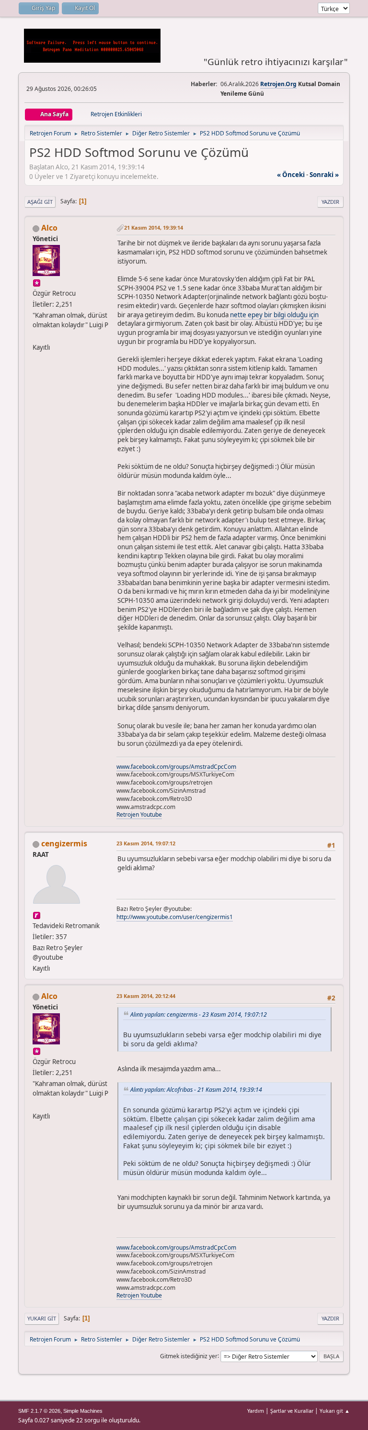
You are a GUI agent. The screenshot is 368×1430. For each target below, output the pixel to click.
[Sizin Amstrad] (36, 336)
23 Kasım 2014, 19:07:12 (145, 843)
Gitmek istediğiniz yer (189, 1356)
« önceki (291, 174)
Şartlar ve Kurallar (291, 1410)
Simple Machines (83, 1411)
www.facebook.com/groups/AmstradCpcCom (176, 767)
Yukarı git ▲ (335, 1410)
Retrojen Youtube (139, 814)
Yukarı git (41, 1318)
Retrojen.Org (278, 84)
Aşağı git (40, 201)
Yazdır (330, 201)
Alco (49, 227)
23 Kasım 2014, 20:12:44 (145, 995)
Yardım (255, 1410)
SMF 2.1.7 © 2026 (39, 1411)
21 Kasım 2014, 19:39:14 (153, 227)
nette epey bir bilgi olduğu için (274, 314)
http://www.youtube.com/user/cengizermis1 (174, 917)
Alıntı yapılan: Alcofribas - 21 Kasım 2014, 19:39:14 (196, 1090)
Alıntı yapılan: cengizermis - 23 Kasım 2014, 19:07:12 (198, 1014)
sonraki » (324, 174)
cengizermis (64, 843)
